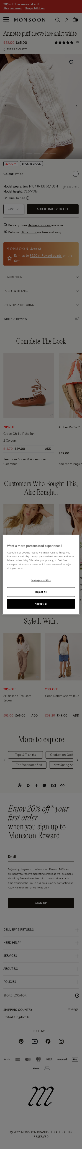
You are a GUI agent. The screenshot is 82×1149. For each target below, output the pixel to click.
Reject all (41, 591)
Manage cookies (41, 580)
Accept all (41, 603)
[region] (41, 574)
